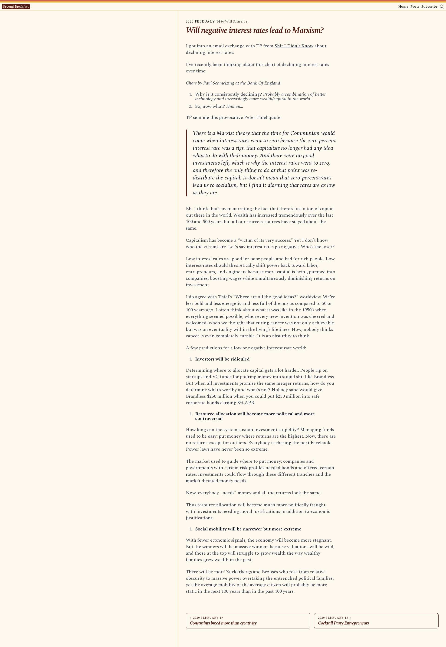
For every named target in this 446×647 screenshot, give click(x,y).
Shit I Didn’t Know (294, 45)
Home (403, 6)
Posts (415, 6)
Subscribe (429, 6)
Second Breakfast (16, 6)
